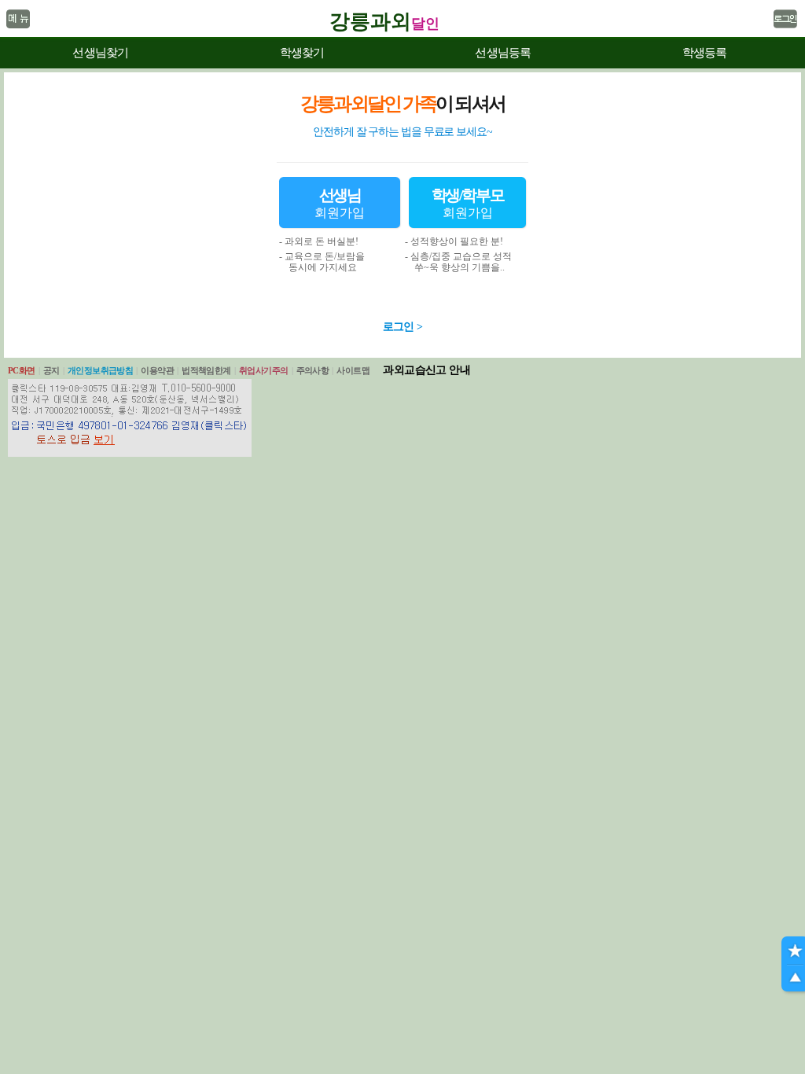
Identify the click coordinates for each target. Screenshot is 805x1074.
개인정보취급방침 (101, 370)
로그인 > (403, 327)
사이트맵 (352, 370)
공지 (51, 370)
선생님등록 (503, 52)
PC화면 (21, 370)
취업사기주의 (264, 370)
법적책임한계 (206, 370)
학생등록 (704, 52)
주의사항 (312, 370)
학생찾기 (302, 52)
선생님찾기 (100, 52)
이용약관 (157, 370)
